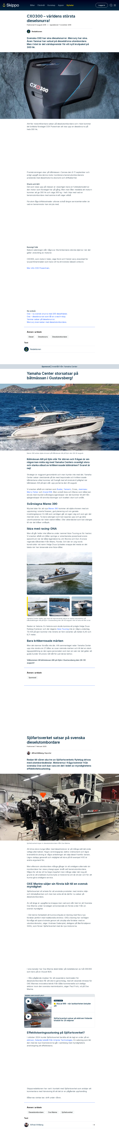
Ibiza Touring (63, 629)
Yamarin (67, 489)
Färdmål (41, 5)
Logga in (101, 5)
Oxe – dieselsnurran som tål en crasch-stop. (46, 316)
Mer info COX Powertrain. (38, 268)
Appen (61, 5)
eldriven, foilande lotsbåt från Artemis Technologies (49, 1040)
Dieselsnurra (43, 337)
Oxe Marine (52, 1112)
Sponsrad (32, 678)
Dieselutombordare (59, 337)
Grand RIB (47, 492)
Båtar (32, 5)
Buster (60, 489)
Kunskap (51, 5)
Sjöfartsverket (67, 1112)
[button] (90, 573)
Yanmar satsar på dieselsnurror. (41, 319)
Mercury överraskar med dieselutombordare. (47, 322)
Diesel (31, 337)
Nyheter (70, 5)
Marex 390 (53, 508)
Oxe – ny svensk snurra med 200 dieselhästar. (47, 314)
